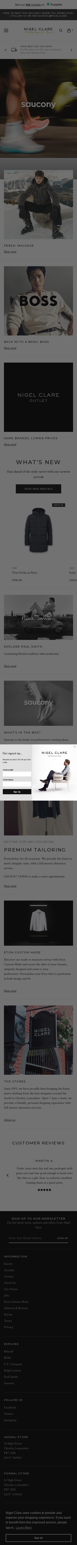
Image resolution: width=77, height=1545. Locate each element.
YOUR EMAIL (8, 780)
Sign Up (17, 791)
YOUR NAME (8, 770)
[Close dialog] (74, 746)
